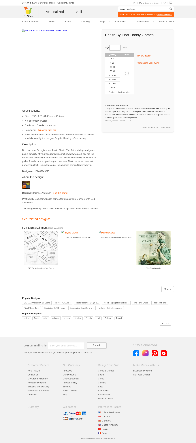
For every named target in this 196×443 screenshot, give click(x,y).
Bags (100, 386)
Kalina (26, 318)
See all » (165, 324)
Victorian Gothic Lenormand (110, 308)
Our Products (69, 374)
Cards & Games (106, 370)
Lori (98, 318)
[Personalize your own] (147, 63)
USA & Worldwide (111, 412)
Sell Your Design (141, 374)
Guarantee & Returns (38, 390)
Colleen (108, 318)
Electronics (103, 390)
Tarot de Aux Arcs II (62, 303)
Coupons (32, 394)
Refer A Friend (70, 390)
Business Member (164, 15)
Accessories (104, 394)
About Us (67, 370)
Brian (36, 318)
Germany (106, 420)
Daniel (119, 318)
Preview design (143, 55)
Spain (104, 429)
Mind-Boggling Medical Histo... (116, 303)
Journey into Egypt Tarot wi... (82, 308)
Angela (89, 318)
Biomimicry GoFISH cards (54, 308)
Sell (79, 12)
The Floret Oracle (141, 303)
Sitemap (67, 386)
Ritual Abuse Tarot (31, 308)
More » (167, 289)
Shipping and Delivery (38, 386)
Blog (65, 394)
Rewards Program (37, 382)
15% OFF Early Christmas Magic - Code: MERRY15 (48, 3)
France (105, 433)
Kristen (67, 318)
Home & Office (105, 398)
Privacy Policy (70, 382)
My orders (144, 3)
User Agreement (71, 378)
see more (166, 127)
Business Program (142, 370)
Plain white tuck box (47, 130)
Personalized (54, 12)
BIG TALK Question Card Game (37, 303)
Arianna (55, 318)
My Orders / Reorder (38, 378)
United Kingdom (110, 425)
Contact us (33, 374)
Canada (106, 416)
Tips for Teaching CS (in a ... (87, 303)
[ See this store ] (60, 193)
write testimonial (150, 127)
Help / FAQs (34, 370)
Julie (45, 318)
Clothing (102, 382)
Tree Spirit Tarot (159, 303)
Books (101, 374)
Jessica (78, 318)
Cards (101, 378)
